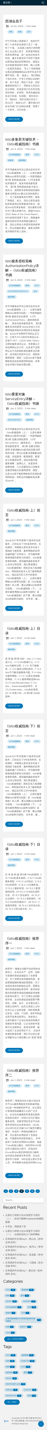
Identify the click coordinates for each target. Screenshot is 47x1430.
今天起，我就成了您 (15, 1226)
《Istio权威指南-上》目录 (22, 631)
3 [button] (16, 1191)
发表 (9, 1327)
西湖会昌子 (13, 21)
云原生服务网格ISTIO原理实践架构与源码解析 (22, 1320)
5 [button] (27, 1191)
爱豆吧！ (7, 3)
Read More (14, 119)
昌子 (29, 32)
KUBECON (27, 1361)
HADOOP (28, 1301)
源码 (31, 1396)
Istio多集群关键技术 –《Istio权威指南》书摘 (22, 142)
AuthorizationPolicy (18, 291)
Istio (37, 155)
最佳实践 (11, 1372)
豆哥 (25, 1313)
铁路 (20, 32)
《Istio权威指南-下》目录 (22, 847)
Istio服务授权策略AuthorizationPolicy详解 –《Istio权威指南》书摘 (22, 268)
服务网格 (22, 160)
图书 (27, 155)
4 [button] (21, 1191)
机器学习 (25, 1327)
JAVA (9, 1333)
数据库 (10, 1313)
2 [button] (11, 1191)
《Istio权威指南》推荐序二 (22, 1073)
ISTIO (10, 1290)
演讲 (31, 1307)
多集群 (10, 160)
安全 (35, 291)
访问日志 (11, 1390)
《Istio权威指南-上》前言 (22, 513)
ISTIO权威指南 (13, 1307)
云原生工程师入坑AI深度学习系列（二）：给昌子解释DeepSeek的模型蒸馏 (24, 1218)
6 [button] (32, 1191)
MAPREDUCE (13, 1396)
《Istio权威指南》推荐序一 (22, 941)
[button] (6, 1191)
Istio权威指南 (14, 155)
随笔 (11, 32)
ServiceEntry (14, 420)
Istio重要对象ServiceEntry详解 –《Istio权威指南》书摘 (22, 399)
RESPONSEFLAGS (15, 1384)
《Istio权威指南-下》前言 (22, 729)
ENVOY (10, 1301)
